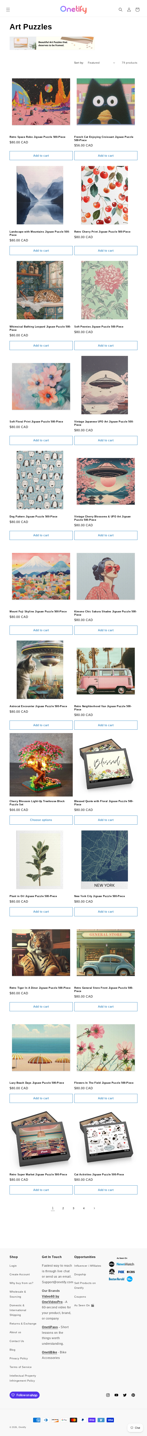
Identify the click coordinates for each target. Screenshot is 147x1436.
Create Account (20, 1274)
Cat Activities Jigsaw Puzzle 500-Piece (99, 1174)
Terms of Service (21, 1367)
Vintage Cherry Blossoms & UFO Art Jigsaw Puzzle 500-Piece (102, 518)
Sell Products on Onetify (85, 1285)
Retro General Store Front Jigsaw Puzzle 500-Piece (103, 989)
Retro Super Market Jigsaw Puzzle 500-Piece (38, 1174)
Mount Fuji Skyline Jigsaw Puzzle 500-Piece (38, 611)
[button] (8, 9)
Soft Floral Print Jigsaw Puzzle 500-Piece (36, 421)
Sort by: (79, 62)
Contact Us (17, 1341)
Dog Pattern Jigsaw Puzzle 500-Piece (33, 516)
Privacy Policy (19, 1358)
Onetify (22, 1427)
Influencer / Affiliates (87, 1265)
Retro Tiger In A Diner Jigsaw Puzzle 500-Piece (40, 987)
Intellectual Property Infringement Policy (23, 1378)
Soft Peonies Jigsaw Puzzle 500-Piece (98, 326)
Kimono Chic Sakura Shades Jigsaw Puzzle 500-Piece (105, 613)
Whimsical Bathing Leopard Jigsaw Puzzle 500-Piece (40, 328)
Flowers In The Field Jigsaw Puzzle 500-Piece (103, 1082)
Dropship (80, 1274)
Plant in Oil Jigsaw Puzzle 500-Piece (33, 896)
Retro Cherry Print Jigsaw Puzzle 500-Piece (102, 231)
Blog (12, 1349)
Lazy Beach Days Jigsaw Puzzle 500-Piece (37, 1082)
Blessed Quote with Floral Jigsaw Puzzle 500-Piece (103, 803)
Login (13, 1265)
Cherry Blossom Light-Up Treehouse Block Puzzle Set (37, 803)
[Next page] (94, 1208)
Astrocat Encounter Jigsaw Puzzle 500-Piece (38, 706)
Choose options (41, 820)
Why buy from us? (21, 1283)
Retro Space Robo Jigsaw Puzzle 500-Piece (37, 137)
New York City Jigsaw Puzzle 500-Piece (99, 896)
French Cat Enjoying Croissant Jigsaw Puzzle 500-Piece (103, 139)
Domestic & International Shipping (18, 1310)
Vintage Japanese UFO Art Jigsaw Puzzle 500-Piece (104, 423)
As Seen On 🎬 (84, 1305)
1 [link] (53, 1208)
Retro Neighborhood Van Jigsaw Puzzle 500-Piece (103, 708)
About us (15, 1332)
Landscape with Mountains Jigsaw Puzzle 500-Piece (40, 233)
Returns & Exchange (23, 1323)
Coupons (80, 1296)
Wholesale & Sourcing (18, 1294)
